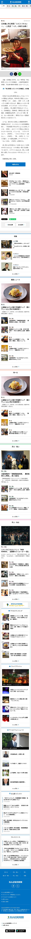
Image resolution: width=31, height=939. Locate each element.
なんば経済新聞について (7, 892)
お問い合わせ (5, 899)
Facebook (13, 886)
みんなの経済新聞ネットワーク (15, 917)
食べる (8, 6)
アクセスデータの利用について (9, 897)
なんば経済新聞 (15, 2)
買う (20, 6)
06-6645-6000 (13, 84)
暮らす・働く (25, 6)
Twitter (18, 886)
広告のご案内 (5, 901)
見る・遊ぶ (14, 6)
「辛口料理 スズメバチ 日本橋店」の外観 (16, 88)
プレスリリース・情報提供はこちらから (11, 894)
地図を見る (15, 164)
